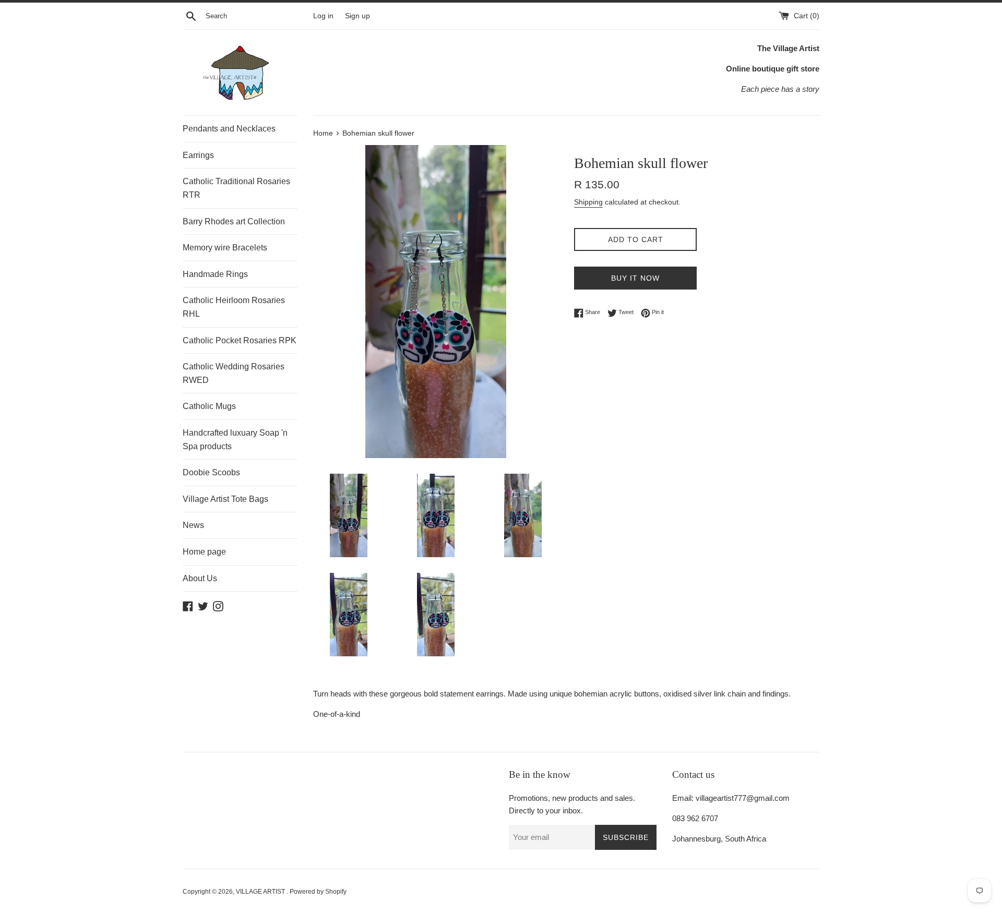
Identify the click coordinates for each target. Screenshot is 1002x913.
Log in (323, 16)
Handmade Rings (215, 274)
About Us (200, 578)
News (193, 525)
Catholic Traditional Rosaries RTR (236, 188)
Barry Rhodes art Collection (234, 221)
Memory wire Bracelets (225, 247)
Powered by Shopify (318, 891)
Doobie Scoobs (211, 472)
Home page (204, 551)
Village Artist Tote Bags (225, 499)
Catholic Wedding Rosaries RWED (233, 373)
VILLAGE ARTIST (261, 891)
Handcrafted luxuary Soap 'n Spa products (235, 439)
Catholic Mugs (209, 406)
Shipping (588, 202)
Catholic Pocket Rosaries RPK (239, 340)
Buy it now (635, 278)
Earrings (198, 155)
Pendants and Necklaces (229, 128)
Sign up (357, 16)
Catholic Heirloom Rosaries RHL (234, 307)
